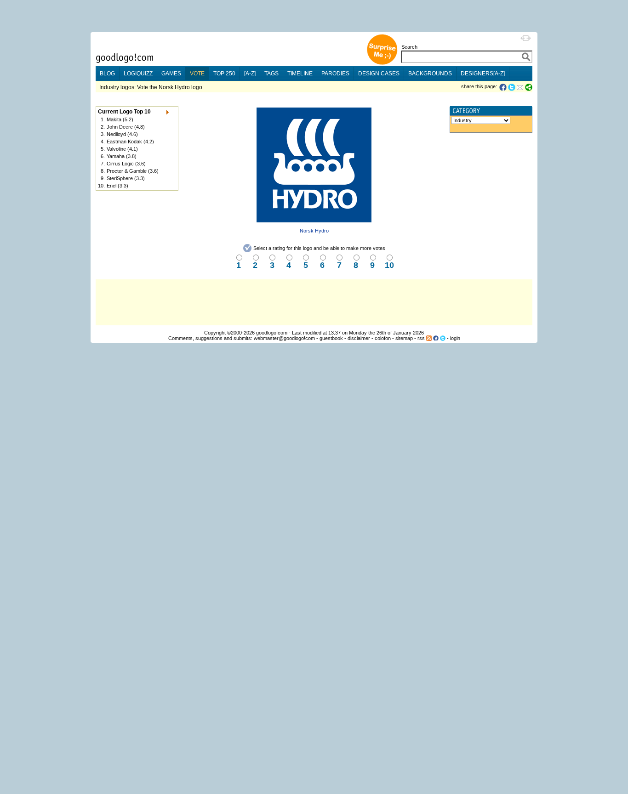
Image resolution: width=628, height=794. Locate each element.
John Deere (120, 127)
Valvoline (116, 149)
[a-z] (250, 73)
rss (421, 338)
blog (107, 73)
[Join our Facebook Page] (436, 338)
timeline (300, 73)
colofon (383, 338)
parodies (335, 73)
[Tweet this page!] (512, 87)
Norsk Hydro (314, 230)
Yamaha (116, 156)
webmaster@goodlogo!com (284, 338)
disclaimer (359, 338)
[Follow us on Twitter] (442, 338)
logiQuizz (138, 73)
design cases (379, 73)
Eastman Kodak (124, 141)
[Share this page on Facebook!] (503, 87)
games (171, 73)
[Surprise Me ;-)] (382, 64)
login (455, 338)
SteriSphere (120, 178)
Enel (111, 185)
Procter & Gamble (127, 171)
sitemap (404, 338)
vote (197, 73)
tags (271, 73)
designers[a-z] (483, 73)
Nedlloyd (116, 134)
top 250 (224, 73)
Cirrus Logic (120, 163)
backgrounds (430, 73)
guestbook (331, 338)
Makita (114, 119)
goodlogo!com (271, 332)
